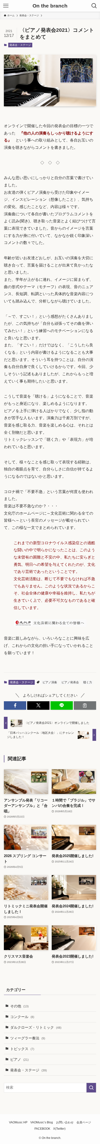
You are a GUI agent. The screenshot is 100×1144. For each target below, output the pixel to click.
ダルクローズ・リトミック (35, 1027)
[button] (15, 705)
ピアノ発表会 (70, 682)
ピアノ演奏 (49, 682)
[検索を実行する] (91, 1088)
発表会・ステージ (20, 44)
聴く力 (87, 682)
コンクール (22, 1017)
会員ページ (83, 1122)
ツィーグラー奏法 (27, 1038)
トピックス (22, 1049)
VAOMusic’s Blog (41, 1122)
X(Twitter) (59, 1128)
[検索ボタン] (94, 6)
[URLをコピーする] (85, 705)
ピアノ (19, 1059)
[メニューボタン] (6, 6)
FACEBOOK (42, 1128)
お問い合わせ (65, 1122)
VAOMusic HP (18, 1122)
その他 (19, 1006)
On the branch (50, 5)
